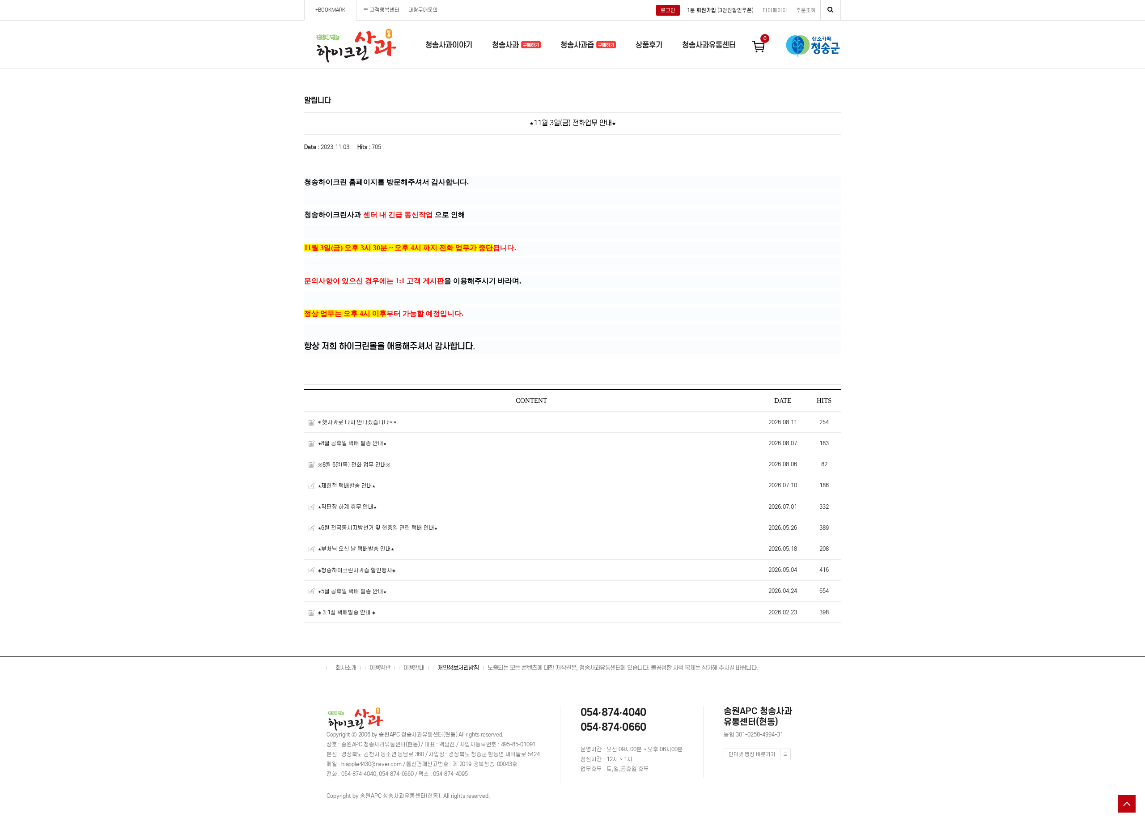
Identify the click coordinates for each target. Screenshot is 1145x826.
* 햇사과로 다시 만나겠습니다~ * (357, 422)
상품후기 (649, 45)
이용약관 (379, 668)
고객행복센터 (384, 10)
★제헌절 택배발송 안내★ (346, 485)
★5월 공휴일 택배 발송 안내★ (352, 591)
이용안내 (413, 668)
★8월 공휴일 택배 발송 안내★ (352, 443)
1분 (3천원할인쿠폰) (720, 10)
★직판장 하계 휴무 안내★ (347, 506)
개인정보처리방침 (458, 668)
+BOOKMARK (330, 10)
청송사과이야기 (448, 45)
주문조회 (806, 10)
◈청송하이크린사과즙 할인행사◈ (356, 570)
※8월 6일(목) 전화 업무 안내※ (354, 464)
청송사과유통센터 (709, 45)
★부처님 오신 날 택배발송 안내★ (356, 549)
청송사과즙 (578, 45)
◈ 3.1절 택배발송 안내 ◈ (346, 612)
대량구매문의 (423, 10)
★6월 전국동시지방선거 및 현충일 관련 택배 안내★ (377, 527)
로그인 (668, 10)
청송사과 (506, 45)
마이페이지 (775, 10)
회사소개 (345, 668)
